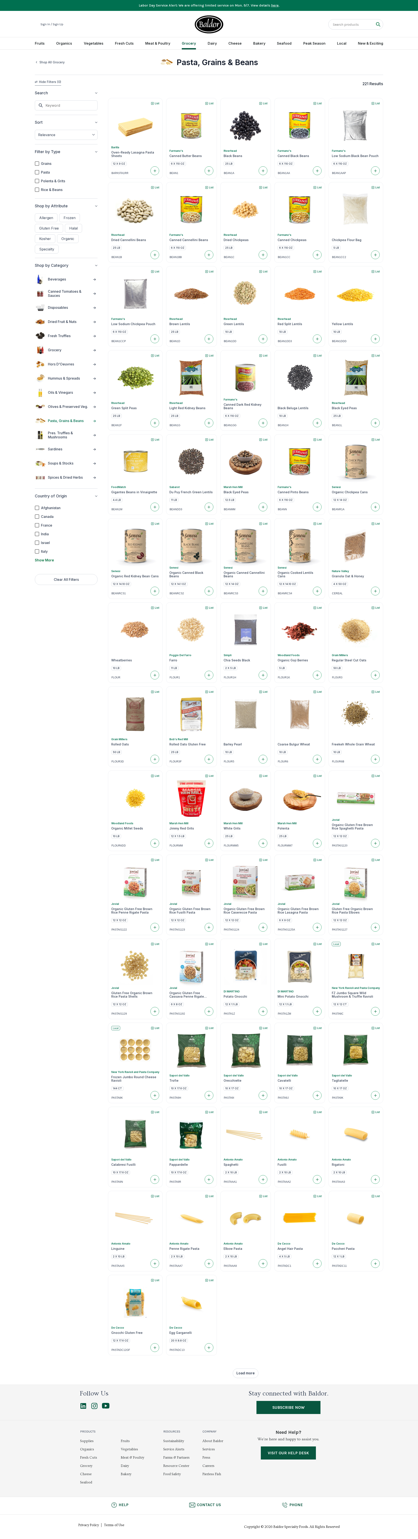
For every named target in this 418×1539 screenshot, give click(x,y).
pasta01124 (231, 929)
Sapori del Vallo (179, 1075)
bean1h (283, 425)
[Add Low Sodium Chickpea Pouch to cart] (154, 338)
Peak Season (314, 43)
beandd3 (176, 509)
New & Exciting (370, 43)
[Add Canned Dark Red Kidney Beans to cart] (263, 423)
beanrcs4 (285, 593)
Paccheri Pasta (343, 1248)
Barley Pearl (233, 744)
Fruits (40, 43)
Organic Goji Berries (293, 660)
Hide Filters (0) (50, 82)
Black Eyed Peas (344, 408)
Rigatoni (338, 1164)
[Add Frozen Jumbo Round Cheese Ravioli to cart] (154, 1095)
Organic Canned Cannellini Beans (244, 574)
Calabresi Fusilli (123, 1164)
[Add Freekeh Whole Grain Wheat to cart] (375, 759)
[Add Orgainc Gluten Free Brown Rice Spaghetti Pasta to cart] (375, 843)
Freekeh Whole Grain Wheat (353, 744)
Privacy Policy (88, 1525)
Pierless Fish (211, 1474)
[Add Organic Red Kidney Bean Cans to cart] (154, 591)
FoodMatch (118, 487)
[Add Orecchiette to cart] (263, 1095)
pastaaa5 (118, 1265)
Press (206, 1458)
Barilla (115, 147)
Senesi (336, 487)
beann (282, 509)
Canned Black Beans (293, 156)
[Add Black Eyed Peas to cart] (375, 423)
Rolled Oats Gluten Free (187, 744)
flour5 (229, 761)
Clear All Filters (66, 579)
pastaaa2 (284, 1181)
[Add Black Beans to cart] (263, 170)
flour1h (230, 677)
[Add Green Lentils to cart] (263, 338)
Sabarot (174, 487)
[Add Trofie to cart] (209, 1095)
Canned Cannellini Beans (188, 240)
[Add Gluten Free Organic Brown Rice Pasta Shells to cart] (154, 1011)
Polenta (283, 828)
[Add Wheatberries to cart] (154, 675)
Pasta (45, 172)
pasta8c (338, 1013)
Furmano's (176, 150)
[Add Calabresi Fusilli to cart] (154, 1179)
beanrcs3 (231, 593)
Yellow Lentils (342, 324)
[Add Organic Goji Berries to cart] (317, 675)
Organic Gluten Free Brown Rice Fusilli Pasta (190, 910)
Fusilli (282, 1164)
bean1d (175, 341)
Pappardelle (178, 1164)
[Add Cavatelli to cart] (317, 1095)
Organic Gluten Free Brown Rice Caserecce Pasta (244, 910)
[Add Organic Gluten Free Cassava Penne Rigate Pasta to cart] (209, 1011)
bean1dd (230, 341)
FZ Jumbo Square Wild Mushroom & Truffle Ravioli (352, 994)
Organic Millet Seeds (127, 828)
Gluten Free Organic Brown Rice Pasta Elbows (352, 910)
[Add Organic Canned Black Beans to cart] (209, 591)
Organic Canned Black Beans (186, 574)
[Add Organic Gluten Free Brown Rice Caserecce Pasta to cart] (263, 927)
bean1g (175, 425)
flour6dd (118, 845)
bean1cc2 (339, 257)
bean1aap (339, 173)
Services (208, 1449)
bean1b (116, 257)
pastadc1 (284, 1265)
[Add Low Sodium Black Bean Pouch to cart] (375, 170)
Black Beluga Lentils (293, 408)
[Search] (378, 24)
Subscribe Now (288, 1407)
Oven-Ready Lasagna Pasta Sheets (132, 154)
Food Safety (172, 1474)
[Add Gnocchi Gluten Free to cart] (154, 1347)
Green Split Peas (124, 408)
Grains (46, 163)
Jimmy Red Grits (181, 828)
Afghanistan (51, 508)
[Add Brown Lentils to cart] (209, 338)
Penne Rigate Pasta (184, 1248)
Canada (47, 516)
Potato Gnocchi (235, 996)
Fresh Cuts (124, 43)
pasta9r (175, 1181)
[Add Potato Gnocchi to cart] (263, 1011)
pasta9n (117, 1181)
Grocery (189, 43)
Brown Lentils (179, 324)
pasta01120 (339, 845)
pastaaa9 (230, 1265)
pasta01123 (177, 929)
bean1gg (230, 425)
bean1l (337, 425)
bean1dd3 (285, 341)
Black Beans (233, 156)
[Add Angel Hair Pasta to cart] (317, 1263)
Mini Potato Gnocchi (293, 996)
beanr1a (338, 509)
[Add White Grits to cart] (263, 843)
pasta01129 (119, 1013)
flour (115, 677)
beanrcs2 (177, 593)
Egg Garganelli (180, 1333)
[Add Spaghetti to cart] (263, 1179)
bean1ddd (339, 341)
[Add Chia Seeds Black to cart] (263, 675)
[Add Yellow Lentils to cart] (375, 338)
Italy (44, 551)
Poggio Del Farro (180, 655)
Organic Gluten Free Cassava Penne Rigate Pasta (186, 994)
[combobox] (66, 135)
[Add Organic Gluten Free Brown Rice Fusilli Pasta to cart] (209, 927)
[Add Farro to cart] (209, 675)
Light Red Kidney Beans (187, 408)
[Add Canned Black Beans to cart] (317, 170)
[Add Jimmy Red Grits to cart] (209, 843)
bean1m (116, 509)
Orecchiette (232, 1080)
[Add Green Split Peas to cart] (154, 423)
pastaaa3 (338, 1181)
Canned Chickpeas (292, 240)
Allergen (46, 218)
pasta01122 (119, 929)
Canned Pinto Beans (293, 492)
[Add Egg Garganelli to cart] (209, 1347)
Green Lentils (234, 324)
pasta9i (229, 1097)
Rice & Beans (51, 190)
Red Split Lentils (290, 324)
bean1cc (284, 257)
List (157, 103)
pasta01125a (286, 929)
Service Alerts (173, 1449)
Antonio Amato (233, 1159)
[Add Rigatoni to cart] (375, 1179)
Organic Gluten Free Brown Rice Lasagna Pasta (298, 910)
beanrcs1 (118, 593)
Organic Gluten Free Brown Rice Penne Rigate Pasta (131, 910)
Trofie (174, 1080)
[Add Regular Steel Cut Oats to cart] (375, 675)
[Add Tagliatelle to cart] (375, 1095)
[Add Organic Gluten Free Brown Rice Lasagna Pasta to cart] (317, 927)
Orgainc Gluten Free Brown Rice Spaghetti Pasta (352, 826)
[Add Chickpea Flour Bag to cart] (375, 254)
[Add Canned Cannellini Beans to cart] (209, 254)
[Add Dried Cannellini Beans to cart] (154, 254)
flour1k (284, 677)
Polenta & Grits (53, 181)
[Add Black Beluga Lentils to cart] (317, 423)
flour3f (176, 761)
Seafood (284, 43)
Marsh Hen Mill (233, 487)
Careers (208, 1466)
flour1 (175, 677)
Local (341, 43)
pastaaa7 (176, 1265)
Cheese (235, 43)
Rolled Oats (120, 744)
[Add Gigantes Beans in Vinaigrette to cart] (154, 507)
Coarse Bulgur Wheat (294, 744)
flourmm (176, 845)
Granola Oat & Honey (348, 576)
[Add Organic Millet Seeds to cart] (154, 843)
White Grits (232, 828)
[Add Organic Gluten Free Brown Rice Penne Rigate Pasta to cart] (154, 927)
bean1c (229, 257)
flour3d (117, 761)
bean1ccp (118, 341)
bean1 (174, 173)
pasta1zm (284, 1013)
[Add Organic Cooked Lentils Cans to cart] (317, 591)
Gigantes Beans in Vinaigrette (134, 492)
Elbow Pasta (233, 1248)
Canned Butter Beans (185, 156)
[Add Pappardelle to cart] (209, 1179)
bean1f (116, 425)
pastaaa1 (230, 1181)
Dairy (212, 43)
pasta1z (229, 1013)
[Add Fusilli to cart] (317, 1179)
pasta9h (175, 1097)
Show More (44, 560)
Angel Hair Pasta (290, 1248)
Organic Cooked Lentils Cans (295, 574)
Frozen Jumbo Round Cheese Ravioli (133, 1078)
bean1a (229, 173)
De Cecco (284, 1243)
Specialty (46, 249)
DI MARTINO (232, 991)
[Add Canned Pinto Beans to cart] (317, 507)
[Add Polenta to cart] (317, 843)
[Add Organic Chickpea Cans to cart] (375, 507)
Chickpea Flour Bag (346, 240)
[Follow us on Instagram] (94, 1408)
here (275, 5)
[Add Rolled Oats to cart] (154, 759)
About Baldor (212, 1441)
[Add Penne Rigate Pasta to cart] (209, 1263)
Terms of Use (114, 1525)
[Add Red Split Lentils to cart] (317, 338)
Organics (64, 43)
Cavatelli (284, 1080)
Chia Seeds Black (237, 660)
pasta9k (337, 1097)
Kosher (45, 239)
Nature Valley (340, 571)
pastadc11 (339, 1265)
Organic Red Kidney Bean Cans (135, 576)
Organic (67, 239)
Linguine (118, 1248)
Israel (45, 543)
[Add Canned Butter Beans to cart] (209, 170)
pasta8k (117, 1097)
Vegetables (93, 43)
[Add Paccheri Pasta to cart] (375, 1263)
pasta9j (283, 1097)
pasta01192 (177, 1013)
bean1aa (284, 173)
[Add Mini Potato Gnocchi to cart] (317, 1011)
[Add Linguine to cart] (154, 1263)
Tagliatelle (340, 1080)
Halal (73, 228)
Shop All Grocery (52, 62)
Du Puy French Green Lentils (191, 492)
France (46, 525)
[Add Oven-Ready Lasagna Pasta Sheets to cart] (154, 170)
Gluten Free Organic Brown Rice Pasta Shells (131, 994)
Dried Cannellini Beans (128, 240)
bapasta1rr (119, 173)
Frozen (70, 218)
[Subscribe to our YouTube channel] (106, 1407)
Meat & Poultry (157, 43)
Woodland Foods (289, 655)
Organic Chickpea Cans (350, 492)
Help (123, 1504)
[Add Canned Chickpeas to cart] (317, 254)
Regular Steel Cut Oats (349, 660)
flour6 (283, 761)
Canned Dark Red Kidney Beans (242, 406)
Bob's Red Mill (178, 739)
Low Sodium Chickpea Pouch (133, 324)
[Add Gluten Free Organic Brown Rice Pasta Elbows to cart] (375, 927)
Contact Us (209, 1504)
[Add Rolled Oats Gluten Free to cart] (209, 759)
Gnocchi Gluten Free (127, 1333)
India (45, 534)
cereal (337, 593)
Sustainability (173, 1441)
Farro (173, 660)
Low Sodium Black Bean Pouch (355, 156)
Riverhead (230, 150)
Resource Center (176, 1466)
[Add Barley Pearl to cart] (263, 759)
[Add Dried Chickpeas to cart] (263, 254)
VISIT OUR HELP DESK (288, 1453)
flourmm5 (231, 845)
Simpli (227, 655)
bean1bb (176, 257)
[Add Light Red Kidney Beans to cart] (209, 423)
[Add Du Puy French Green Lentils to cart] (209, 507)
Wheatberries (121, 660)
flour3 (337, 677)
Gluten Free (49, 228)
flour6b (338, 761)
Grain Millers (340, 655)
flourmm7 (285, 845)
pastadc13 (177, 1349)
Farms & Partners (176, 1458)
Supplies (87, 1441)
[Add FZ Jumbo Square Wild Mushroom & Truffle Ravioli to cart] (375, 1011)
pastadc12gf (120, 1349)
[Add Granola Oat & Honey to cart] (375, 591)
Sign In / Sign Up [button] (51, 24)
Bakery (259, 43)
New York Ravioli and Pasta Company (356, 988)
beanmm (229, 509)
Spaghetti (231, 1164)
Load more (245, 1373)
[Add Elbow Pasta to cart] (263, 1263)
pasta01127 (339, 929)
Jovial (335, 819)
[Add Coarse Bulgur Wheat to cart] (317, 759)
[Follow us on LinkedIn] (83, 1408)
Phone (296, 1504)
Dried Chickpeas (236, 240)
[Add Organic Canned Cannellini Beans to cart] (263, 591)
